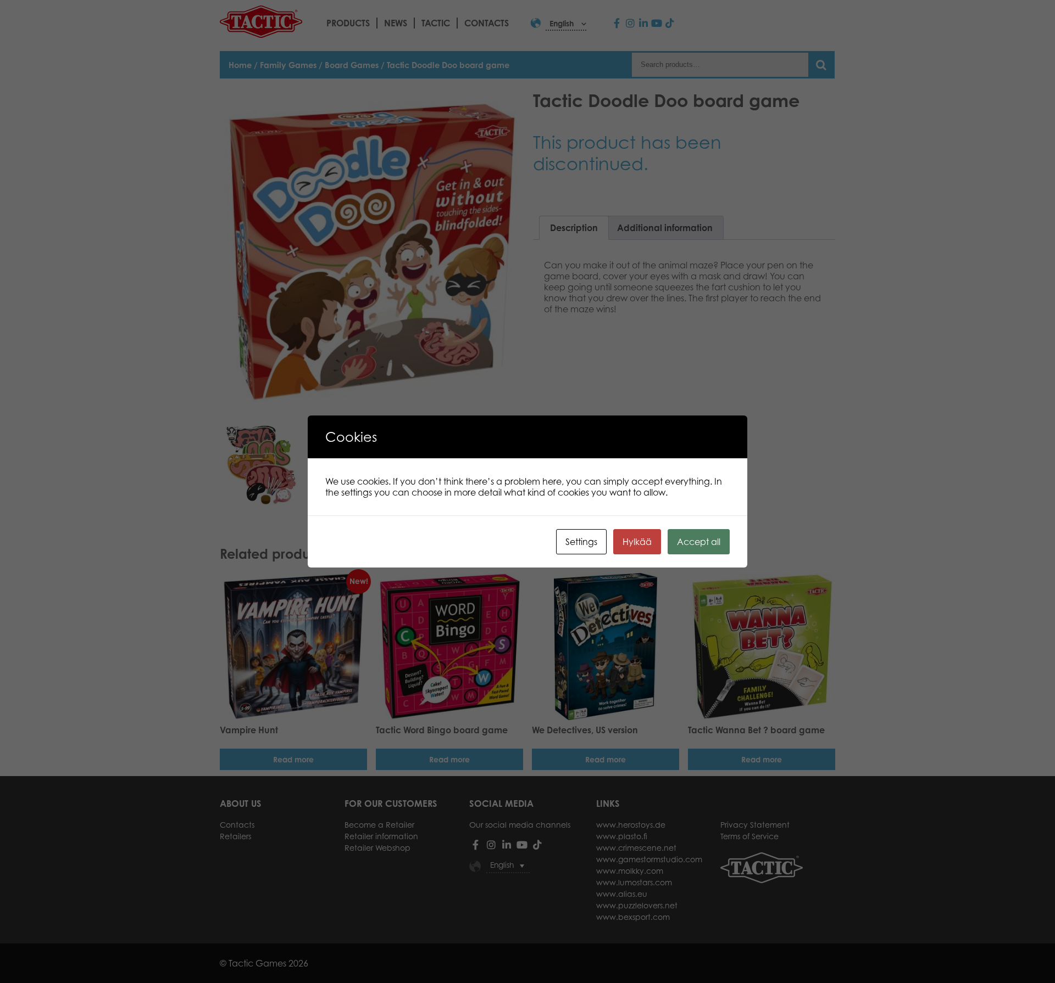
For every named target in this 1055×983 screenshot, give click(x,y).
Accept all (698, 541)
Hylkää (637, 541)
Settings (581, 541)
